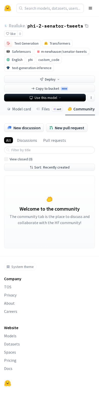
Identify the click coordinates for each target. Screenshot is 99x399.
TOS (7, 286)
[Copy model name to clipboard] (86, 26)
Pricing (10, 360)
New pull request (69, 127)
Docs (8, 368)
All (8, 140)
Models (10, 335)
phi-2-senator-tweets (55, 25)
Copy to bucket (51, 88)
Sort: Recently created (52, 167)
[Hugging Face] (7, 383)
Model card (21, 108)
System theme (22, 266)
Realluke (17, 26)
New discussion (27, 127)
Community (84, 108)
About (9, 303)
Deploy (50, 79)
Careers (10, 311)
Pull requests (54, 140)
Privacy (10, 295)
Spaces (10, 352)
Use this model (46, 97)
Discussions (27, 140)
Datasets (12, 343)
